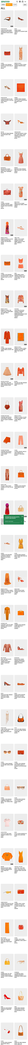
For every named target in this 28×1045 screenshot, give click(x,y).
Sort (25, 4)
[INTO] (5, 1)
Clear (14, 4)
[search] (17, 1)
